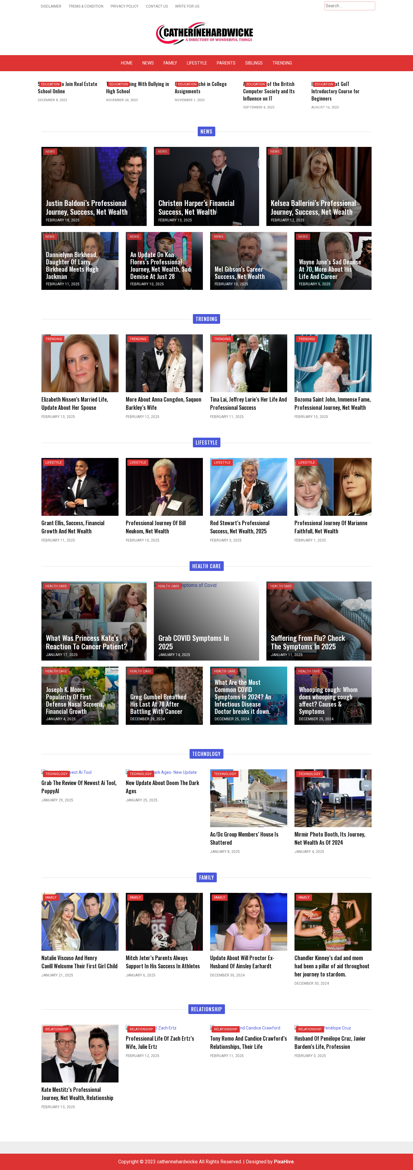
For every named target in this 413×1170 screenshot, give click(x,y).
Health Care (56, 586)
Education (50, 84)
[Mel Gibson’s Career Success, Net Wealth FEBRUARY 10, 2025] (248, 260)
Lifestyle (197, 63)
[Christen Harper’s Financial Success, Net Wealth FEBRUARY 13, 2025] (206, 186)
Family (170, 63)
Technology (56, 774)
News (148, 63)
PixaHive (284, 1162)
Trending (282, 63)
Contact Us (157, 6)
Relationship (57, 1029)
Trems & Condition (86, 6)
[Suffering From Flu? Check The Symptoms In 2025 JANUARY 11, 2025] (319, 621)
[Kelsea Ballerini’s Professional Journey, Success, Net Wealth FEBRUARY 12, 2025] (319, 186)
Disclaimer (51, 6)
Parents (226, 63)
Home (127, 63)
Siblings (254, 63)
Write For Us (187, 6)
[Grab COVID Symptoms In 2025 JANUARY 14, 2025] (185, 585)
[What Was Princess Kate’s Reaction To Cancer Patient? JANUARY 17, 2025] (94, 621)
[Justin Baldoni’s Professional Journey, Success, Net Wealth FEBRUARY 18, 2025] (94, 186)
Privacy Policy (124, 6)
